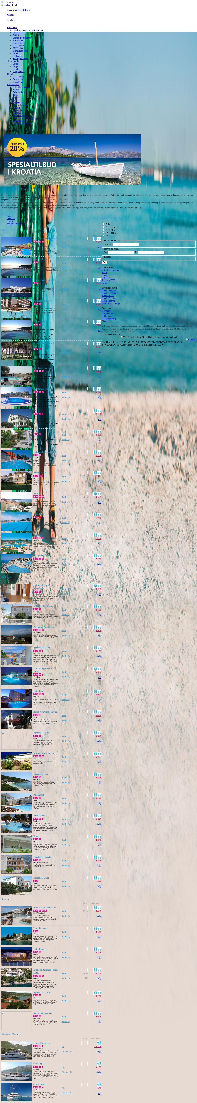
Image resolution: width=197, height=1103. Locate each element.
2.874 (98, 325)
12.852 (99, 288)
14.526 (99, 522)
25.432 (99, 916)
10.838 (99, 886)
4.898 (98, 777)
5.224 (98, 672)
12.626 (99, 460)
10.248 (97, 973)
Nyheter (16, 108)
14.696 (99, 1021)
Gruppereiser (19, 71)
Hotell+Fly (18, 69)
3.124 (98, 346)
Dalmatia (11, 218)
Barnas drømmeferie (22, 38)
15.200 (99, 656)
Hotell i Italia (108, 295)
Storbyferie (18, 40)
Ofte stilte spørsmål (21, 87)
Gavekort (17, 97)
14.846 (99, 741)
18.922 (99, 978)
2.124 (98, 262)
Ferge (15, 66)
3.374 (98, 283)
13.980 (99, 803)
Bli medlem (18, 102)
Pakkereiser (18, 56)
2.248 (98, 839)
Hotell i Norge (108, 301)
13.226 (99, 1000)
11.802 (99, 481)
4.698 (98, 609)
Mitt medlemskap (20, 105)
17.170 (99, 1092)
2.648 (98, 860)
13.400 (99, 594)
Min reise (11, 15)
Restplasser (18, 79)
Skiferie (16, 35)
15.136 (99, 699)
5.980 (98, 694)
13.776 (99, 439)
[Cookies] (191, 339)
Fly (106, 235)
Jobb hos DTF (108, 280)
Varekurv (11, 20)
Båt (63, 1047)
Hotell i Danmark (110, 290)
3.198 (98, 455)
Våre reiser (12, 27)
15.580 (99, 1051)
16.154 (99, 761)
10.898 (97, 1046)
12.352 (99, 330)
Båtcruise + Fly (67, 1051)
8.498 (98, 911)
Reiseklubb (12, 100)
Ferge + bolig (111, 227)
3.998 (98, 589)
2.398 (98, 881)
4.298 (98, 434)
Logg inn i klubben (21, 123)
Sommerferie (18, 43)
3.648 (98, 736)
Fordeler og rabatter (26, 118)
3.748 (98, 996)
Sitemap (105, 321)
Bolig (107, 224)
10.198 (97, 1067)
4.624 (98, 715)
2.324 (98, 476)
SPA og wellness (20, 58)
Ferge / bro (110, 230)
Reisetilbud (18, 110)
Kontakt (16, 89)
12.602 (99, 351)
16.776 (99, 543)
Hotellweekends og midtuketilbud (28, 30)
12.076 (99, 247)
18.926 (99, 957)
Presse (105, 283)
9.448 (98, 952)
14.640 (99, 635)
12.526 (99, 376)
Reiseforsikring (20, 92)
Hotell (64, 242)
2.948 (98, 1016)
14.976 (99, 397)
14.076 (99, 502)
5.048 (98, 517)
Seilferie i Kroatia (15, 223)
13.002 (99, 865)
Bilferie (16, 63)
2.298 (98, 414)
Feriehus (16, 53)
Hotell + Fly (66, 247)
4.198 (98, 798)
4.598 (98, 497)
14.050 (99, 614)
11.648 (97, 1088)
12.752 (99, 844)
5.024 (98, 757)
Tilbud (10, 74)
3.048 (98, 371)
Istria (9, 216)
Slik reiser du (13, 61)
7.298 (98, 538)
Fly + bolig (110, 233)
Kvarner (10, 221)
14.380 (99, 676)
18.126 (99, 936)
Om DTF (106, 277)
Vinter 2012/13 (19, 32)
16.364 (99, 1072)
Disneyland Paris (20, 51)
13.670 (99, 782)
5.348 (98, 819)
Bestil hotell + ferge (111, 303)
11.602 (99, 267)
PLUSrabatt (18, 48)
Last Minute (18, 113)
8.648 (98, 931)
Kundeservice (13, 84)
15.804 (99, 720)
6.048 (98, 630)
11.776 (99, 419)
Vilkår (15, 95)
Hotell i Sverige (109, 298)
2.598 (98, 242)
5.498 (98, 392)
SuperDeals (18, 82)
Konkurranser (19, 121)
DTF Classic (18, 45)
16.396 (99, 824)
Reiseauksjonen (20, 115)
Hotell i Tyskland (110, 293)
